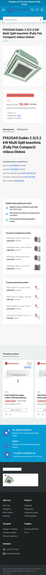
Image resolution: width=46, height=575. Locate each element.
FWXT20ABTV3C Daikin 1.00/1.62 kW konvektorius (19, 306)
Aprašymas (8, 129)
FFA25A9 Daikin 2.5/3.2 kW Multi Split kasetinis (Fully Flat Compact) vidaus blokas (25, 477)
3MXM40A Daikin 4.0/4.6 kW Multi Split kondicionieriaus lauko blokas (19, 266)
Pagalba (27, 524)
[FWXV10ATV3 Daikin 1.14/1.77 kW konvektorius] (37, 317)
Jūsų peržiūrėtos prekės (12, 469)
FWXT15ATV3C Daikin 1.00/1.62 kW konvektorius (19, 297)
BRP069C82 (19, 181)
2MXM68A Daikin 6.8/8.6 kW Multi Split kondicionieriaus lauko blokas (19, 257)
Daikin (19, 115)
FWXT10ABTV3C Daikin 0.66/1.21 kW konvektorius (19, 287)
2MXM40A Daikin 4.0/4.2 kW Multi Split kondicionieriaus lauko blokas (19, 238)
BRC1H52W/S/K (29, 173)
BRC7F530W (30, 177)
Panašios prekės (11, 354)
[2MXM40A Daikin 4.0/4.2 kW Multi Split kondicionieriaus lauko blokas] (37, 239)
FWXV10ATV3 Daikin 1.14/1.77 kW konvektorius (19, 315)
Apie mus (7, 500)
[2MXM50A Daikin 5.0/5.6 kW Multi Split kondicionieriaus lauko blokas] (37, 249)
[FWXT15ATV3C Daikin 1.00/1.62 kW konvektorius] (37, 298)
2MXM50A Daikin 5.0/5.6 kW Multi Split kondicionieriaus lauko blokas (19, 247)
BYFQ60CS (15, 169)
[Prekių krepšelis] (42, 9)
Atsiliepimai (22, 129)
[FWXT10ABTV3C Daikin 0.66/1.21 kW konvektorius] (37, 289)
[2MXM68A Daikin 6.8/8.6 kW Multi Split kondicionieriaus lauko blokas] (37, 258)
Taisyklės (7, 524)
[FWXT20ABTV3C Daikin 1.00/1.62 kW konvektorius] (37, 308)
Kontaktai (7, 544)
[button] (16, 410)
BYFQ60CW (15, 165)
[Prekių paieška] (40, 20)
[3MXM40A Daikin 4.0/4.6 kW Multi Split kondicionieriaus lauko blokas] (37, 267)
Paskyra (27, 500)
